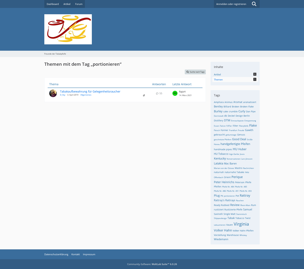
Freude (241, 130)
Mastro (238, 168)
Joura (242, 154)
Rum (253, 205)
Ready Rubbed (221, 205)
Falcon (223, 126)
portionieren (229, 196)
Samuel (247, 209)
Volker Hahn (223, 230)
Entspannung (250, 120)
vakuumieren (219, 225)
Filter (235, 125)
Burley (218, 111)
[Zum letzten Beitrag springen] (174, 93)
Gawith (249, 130)
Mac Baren (230, 163)
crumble (233, 111)
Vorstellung (220, 235)
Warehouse (233, 235)
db (225, 115)
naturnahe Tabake (234, 172)
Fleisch (217, 130)
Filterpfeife (243, 126)
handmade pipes (223, 149)
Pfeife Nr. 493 (246, 191)
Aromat (237, 102)
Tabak (231, 218)
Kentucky (220, 158)
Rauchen (240, 200)
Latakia (218, 163)
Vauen (229, 224)
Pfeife (248, 182)
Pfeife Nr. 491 (233, 191)
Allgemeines (85, 94)
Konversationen (234, 158)
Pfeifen (217, 186)
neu (247, 172)
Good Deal (239, 139)
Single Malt (229, 213)
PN (222, 196)
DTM (227, 120)
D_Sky (62, 94)
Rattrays (230, 200)
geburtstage (231, 134)
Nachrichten (248, 168)
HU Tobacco (221, 154)
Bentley (218, 106)
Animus (229, 102)
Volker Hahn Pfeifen (243, 230)
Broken (235, 106)
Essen (216, 126)
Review (235, 205)
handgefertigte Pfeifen (235, 144)
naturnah (219, 172)
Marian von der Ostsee (224, 168)
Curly (241, 111)
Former (224, 130)
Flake (253, 125)
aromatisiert (249, 102)
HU (235, 149)
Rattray (245, 195)
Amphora (219, 102)
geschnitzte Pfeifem (222, 139)
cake (225, 111)
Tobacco (239, 218)
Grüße (250, 139)
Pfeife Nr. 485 (241, 186)
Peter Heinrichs (224, 182)
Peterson (239, 182)
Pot (237, 195)
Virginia (241, 224)
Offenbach (218, 177)
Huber (242, 149)
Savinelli (218, 213)
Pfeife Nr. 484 (228, 186)
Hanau (217, 144)
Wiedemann (221, 239)
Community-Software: (152, 264)
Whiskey (243, 235)
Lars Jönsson (246, 158)
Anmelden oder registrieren (231, 4)
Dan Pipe (251, 111)
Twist (247, 218)
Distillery (218, 120)
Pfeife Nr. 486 (220, 191)
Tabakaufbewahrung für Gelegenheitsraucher (90, 91)
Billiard (227, 106)
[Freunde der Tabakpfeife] (152, 29)
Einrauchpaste (237, 120)
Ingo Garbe (234, 154)
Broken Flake (247, 106)
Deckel (231, 115)
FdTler (229, 126)
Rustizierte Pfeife (233, 209)
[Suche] (254, 4)
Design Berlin (243, 115)
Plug (217, 195)
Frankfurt (233, 130)
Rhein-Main (245, 205)
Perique (237, 177)
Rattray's (219, 200)
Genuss (241, 134)
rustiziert (219, 209)
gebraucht (219, 134)
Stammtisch (241, 214)
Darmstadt (218, 116)
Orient (227, 177)
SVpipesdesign (220, 218)
